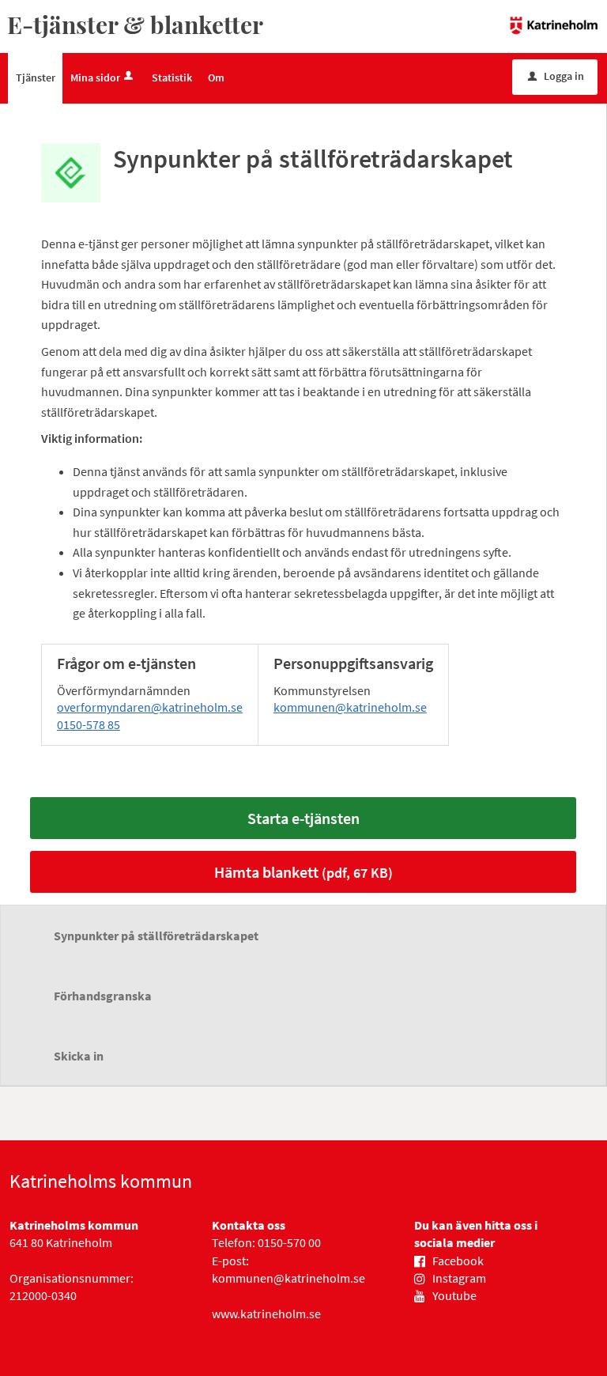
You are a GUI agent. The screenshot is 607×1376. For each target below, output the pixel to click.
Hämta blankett (303, 872)
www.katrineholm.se (266, 1313)
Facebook (458, 1260)
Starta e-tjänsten (303, 818)
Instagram (459, 1278)
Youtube (454, 1295)
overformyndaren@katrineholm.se (150, 707)
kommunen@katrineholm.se (350, 707)
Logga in (556, 76)
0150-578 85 (88, 724)
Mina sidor (95, 77)
